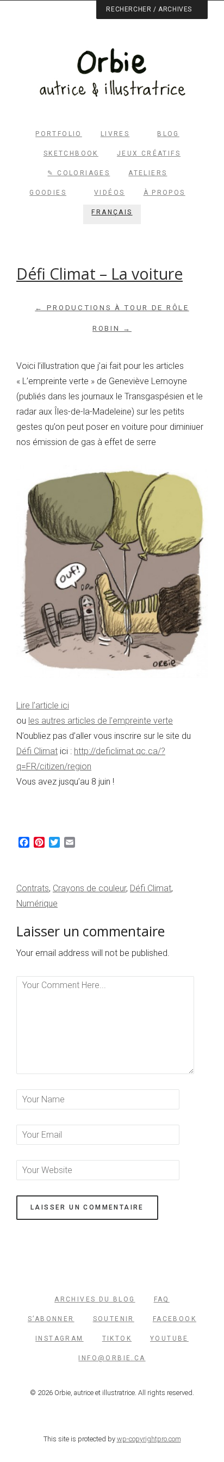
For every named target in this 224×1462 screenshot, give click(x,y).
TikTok (117, 1338)
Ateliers (147, 173)
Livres (115, 134)
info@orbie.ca (111, 1358)
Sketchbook (70, 153)
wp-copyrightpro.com (149, 1439)
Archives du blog (94, 1299)
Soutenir (113, 1319)
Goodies (47, 192)
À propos (164, 192)
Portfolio (58, 134)
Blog (168, 134)
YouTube (169, 1338)
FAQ (162, 1299)
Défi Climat (37, 751)
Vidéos (109, 192)
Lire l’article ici (42, 705)
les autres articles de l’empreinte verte (100, 720)
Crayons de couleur (89, 888)
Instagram (59, 1338)
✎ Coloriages (78, 173)
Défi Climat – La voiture (99, 273)
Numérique (37, 903)
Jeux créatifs (149, 153)
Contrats (32, 888)
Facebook (174, 1319)
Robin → (112, 328)
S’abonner (51, 1319)
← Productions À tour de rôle (112, 308)
